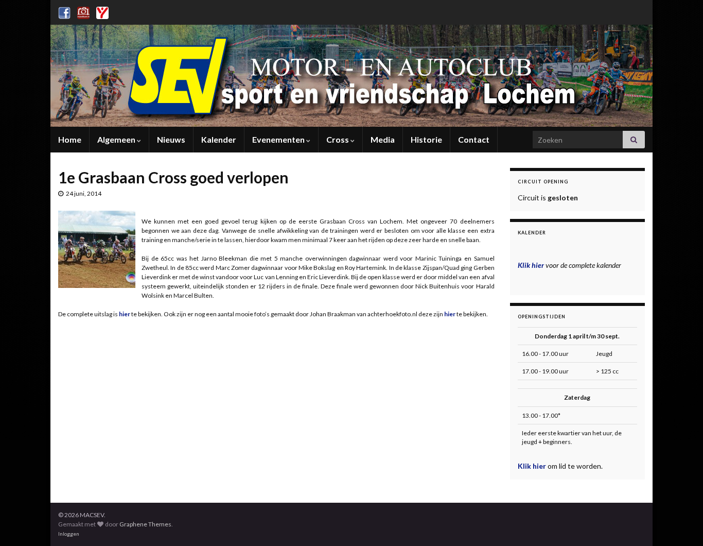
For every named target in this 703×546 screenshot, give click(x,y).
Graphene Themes (145, 524)
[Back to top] (680, 523)
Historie (426, 139)
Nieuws (171, 139)
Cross (338, 139)
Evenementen (279, 139)
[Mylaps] (102, 11)
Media (383, 139)
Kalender (218, 139)
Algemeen (117, 139)
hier (450, 314)
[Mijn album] (83, 11)
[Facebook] (64, 11)
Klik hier (533, 466)
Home (69, 139)
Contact (473, 139)
